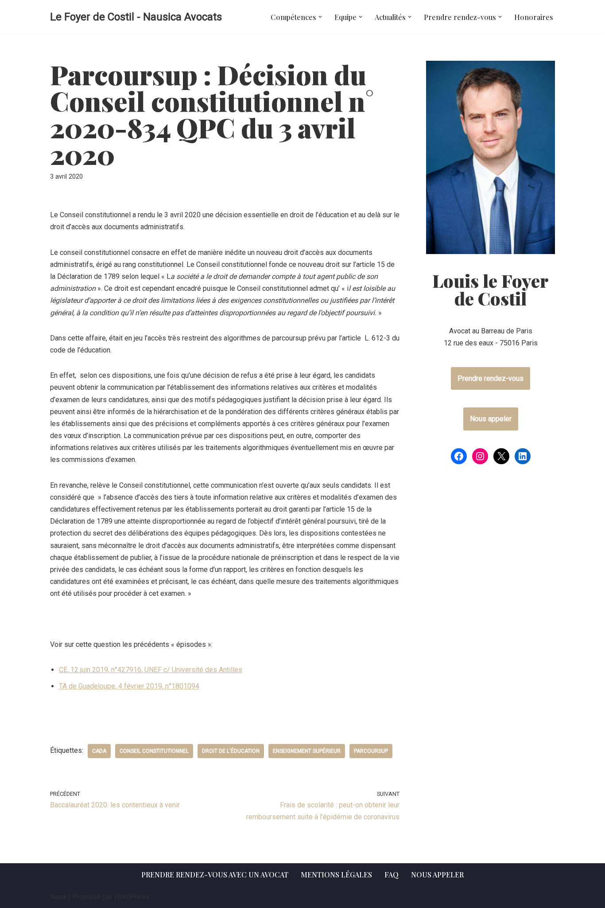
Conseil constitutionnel (154, 751)
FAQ (391, 874)
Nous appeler (491, 419)
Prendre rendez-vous (491, 378)
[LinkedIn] (523, 456)
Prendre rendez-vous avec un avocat (214, 874)
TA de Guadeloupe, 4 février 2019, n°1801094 (129, 686)
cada (99, 751)
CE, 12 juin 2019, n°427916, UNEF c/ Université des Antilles (150, 669)
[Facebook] (459, 456)
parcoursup (371, 751)
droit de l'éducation (231, 751)
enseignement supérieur (307, 751)
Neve (58, 896)
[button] (320, 17)
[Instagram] (480, 456)
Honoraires (533, 17)
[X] (501, 456)
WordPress (131, 896)
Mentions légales (336, 874)
